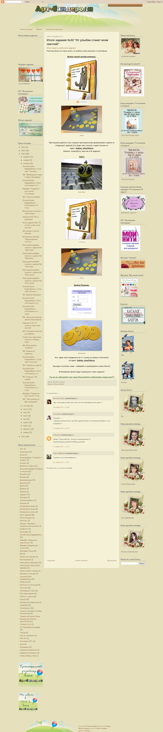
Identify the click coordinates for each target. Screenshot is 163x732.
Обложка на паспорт (28, 574)
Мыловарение (25, 560)
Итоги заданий (25, 515)
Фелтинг (23, 638)
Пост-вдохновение (27, 594)
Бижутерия (24, 452)
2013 (23, 151)
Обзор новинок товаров (29, 571)
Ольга (82, 135)
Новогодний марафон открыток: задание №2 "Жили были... (32, 272)
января (26, 432)
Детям (22, 486)
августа (26, 409)
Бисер (22, 455)
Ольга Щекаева (59, 453)
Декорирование (26, 480)
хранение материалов (28, 650)
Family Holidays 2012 (28, 656)
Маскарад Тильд (26, 551)
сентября (26, 406)
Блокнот (23, 463)
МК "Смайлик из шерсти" (32, 365)
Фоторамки (24, 647)
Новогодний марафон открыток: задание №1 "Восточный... (32, 280)
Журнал (23, 492)
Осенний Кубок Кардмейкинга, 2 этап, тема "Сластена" (32, 359)
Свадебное (24, 605)
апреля (26, 422)
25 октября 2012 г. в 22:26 (61, 462)
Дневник (23, 489)
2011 (23, 437)
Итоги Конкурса (26, 518)
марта (25, 426)
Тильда (23, 633)
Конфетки (24, 529)
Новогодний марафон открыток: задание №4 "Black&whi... (32, 255)
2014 (23, 147)
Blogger (108, 726)
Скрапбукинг (25, 608)
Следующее (51, 560)
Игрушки (23, 503)
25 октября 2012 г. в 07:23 (61, 428)
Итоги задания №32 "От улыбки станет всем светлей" (32, 225)
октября (26, 163)
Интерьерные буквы (27, 506)
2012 (23, 154)
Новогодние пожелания (29, 563)
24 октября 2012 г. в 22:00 (61, 407)
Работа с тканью (26, 596)
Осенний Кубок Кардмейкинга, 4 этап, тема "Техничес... (32, 168)
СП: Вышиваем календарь (30, 627)
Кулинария (24, 532)
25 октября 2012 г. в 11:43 (61, 446)
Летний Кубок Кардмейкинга (31, 535)
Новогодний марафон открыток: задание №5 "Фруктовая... (32, 247)
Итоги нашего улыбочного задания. (61, 48)
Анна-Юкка (81, 192)
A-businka (83, 102)
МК (21, 554)
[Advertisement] (66, 541)
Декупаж (23, 483)
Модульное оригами (28, 557)
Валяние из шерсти (27, 466)
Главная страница (26, 29)
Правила (39, 29)
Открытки (23, 582)
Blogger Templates (84, 728)
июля (25, 412)
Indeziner (88, 731)
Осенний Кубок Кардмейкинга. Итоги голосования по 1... (32, 371)
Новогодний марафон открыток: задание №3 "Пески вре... (32, 264)
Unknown (57, 434)
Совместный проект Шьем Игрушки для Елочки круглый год (30, 618)
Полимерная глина (27, 591)
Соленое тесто (25, 624)
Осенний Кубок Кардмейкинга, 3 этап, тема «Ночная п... (32, 289)
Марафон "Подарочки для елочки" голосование (31, 191)
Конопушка (81, 353)
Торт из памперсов (27, 635)
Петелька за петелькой (29, 585)
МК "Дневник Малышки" (32, 295)
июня (25, 416)
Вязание (23, 477)
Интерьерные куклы (27, 512)
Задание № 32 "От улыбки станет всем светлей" (31, 325)
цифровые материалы (28, 653)
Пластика (23, 588)
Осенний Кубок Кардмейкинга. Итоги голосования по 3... (32, 182)
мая (24, 419)
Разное (22, 599)
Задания (23, 495)
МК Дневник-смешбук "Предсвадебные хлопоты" (31, 239)
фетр (22, 644)
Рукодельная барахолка (54, 29)
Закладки (23, 497)
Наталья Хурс (59, 398)
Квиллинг (23, 521)
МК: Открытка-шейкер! (31, 197)
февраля (26, 429)
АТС (21, 449)
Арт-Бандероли (93, 726)
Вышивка (23, 474)
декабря (26, 157)
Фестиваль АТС (26, 641)
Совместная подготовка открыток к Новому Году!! (32, 339)
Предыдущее (112, 560)
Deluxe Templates (102, 728)
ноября (26, 160)
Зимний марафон (26, 500)
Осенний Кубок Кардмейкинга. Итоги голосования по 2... (32, 300)
